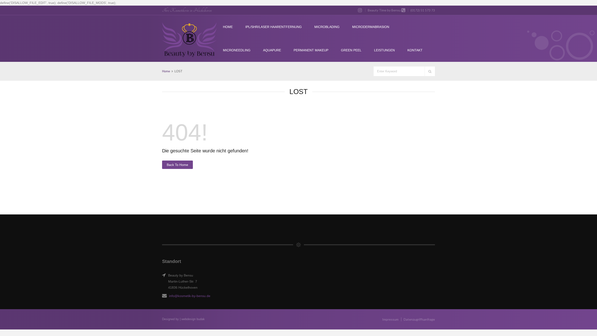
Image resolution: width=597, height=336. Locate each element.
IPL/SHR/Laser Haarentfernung (273, 27)
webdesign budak (193, 319)
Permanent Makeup (311, 50)
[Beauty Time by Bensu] (189, 39)
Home (228, 27)
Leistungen (384, 50)
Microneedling (236, 50)
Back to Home (177, 165)
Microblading (327, 27)
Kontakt (415, 50)
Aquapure (272, 50)
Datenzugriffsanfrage (419, 319)
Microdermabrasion (370, 27)
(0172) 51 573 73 (422, 10)
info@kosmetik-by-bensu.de (189, 296)
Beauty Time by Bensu (384, 10)
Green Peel (351, 50)
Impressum (390, 319)
